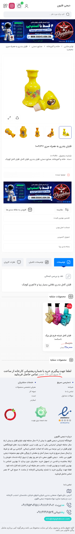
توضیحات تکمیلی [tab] (36, 262)
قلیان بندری (34, 159)
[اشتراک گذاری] (17, 118)
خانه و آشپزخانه (53, 46)
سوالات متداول (67, 396)
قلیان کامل (24, 159)
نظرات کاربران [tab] (10, 262)
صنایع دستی (37, 46)
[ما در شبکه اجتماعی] (12, 6)
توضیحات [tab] (61, 262)
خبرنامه (70, 387)
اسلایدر (33, 400)
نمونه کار (32, 391)
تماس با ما (69, 391)
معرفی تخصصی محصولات (26, 387)
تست (34, 396)
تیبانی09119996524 (50, 512)
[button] (47, 345)
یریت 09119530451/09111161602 (42, 505)
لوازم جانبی (68, 46)
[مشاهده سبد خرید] (19, 6)
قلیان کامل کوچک (12, 159)
